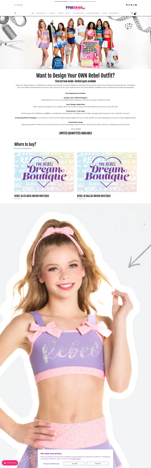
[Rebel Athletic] (75, 8)
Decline (98, 463)
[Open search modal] (15, 13)
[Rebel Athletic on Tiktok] (133, 5)
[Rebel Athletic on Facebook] (127, 5)
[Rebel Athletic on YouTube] (136, 5)
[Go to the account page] (132, 13)
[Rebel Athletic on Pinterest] (131, 5)
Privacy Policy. (76, 459)
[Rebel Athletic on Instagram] (129, 5)
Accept (74, 463)
